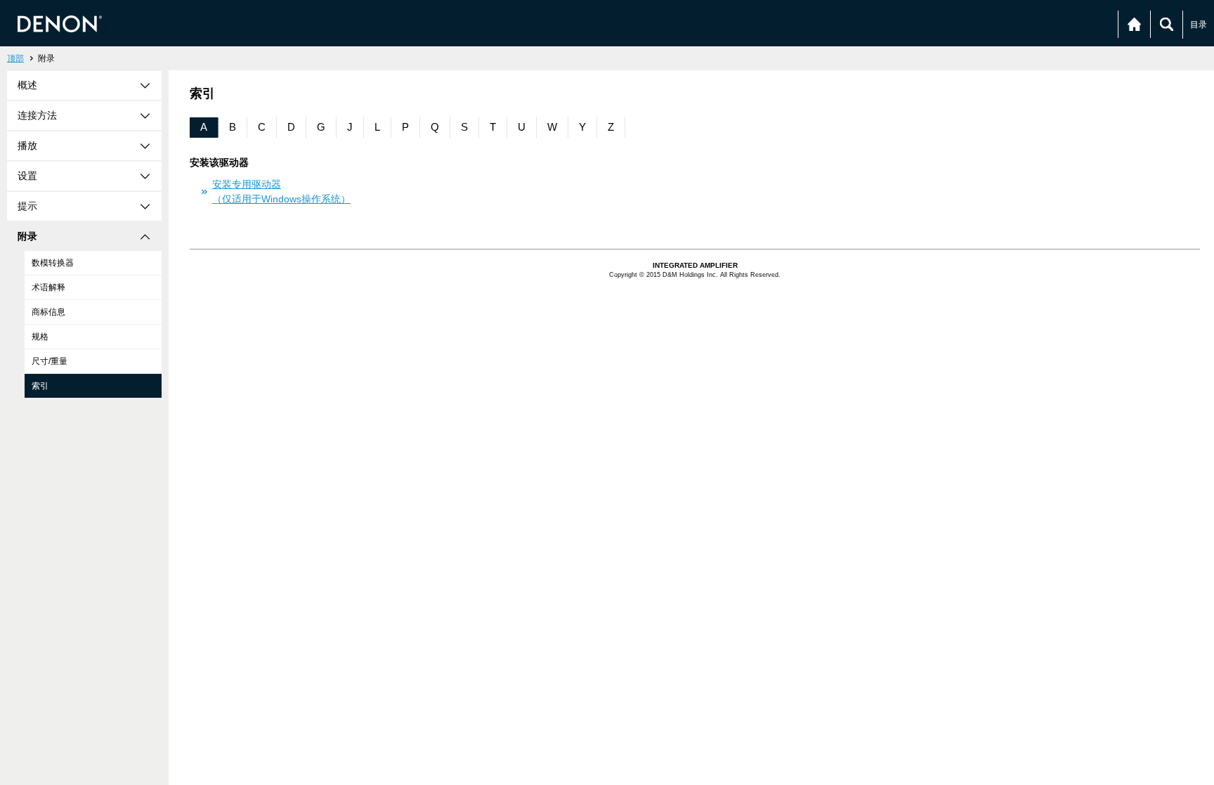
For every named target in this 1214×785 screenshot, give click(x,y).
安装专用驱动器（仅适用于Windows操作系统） (281, 192)
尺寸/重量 (49, 361)
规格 (40, 337)
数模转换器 (53, 263)
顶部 (15, 58)
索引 (40, 386)
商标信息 (48, 312)
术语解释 (48, 287)
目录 (1198, 25)
